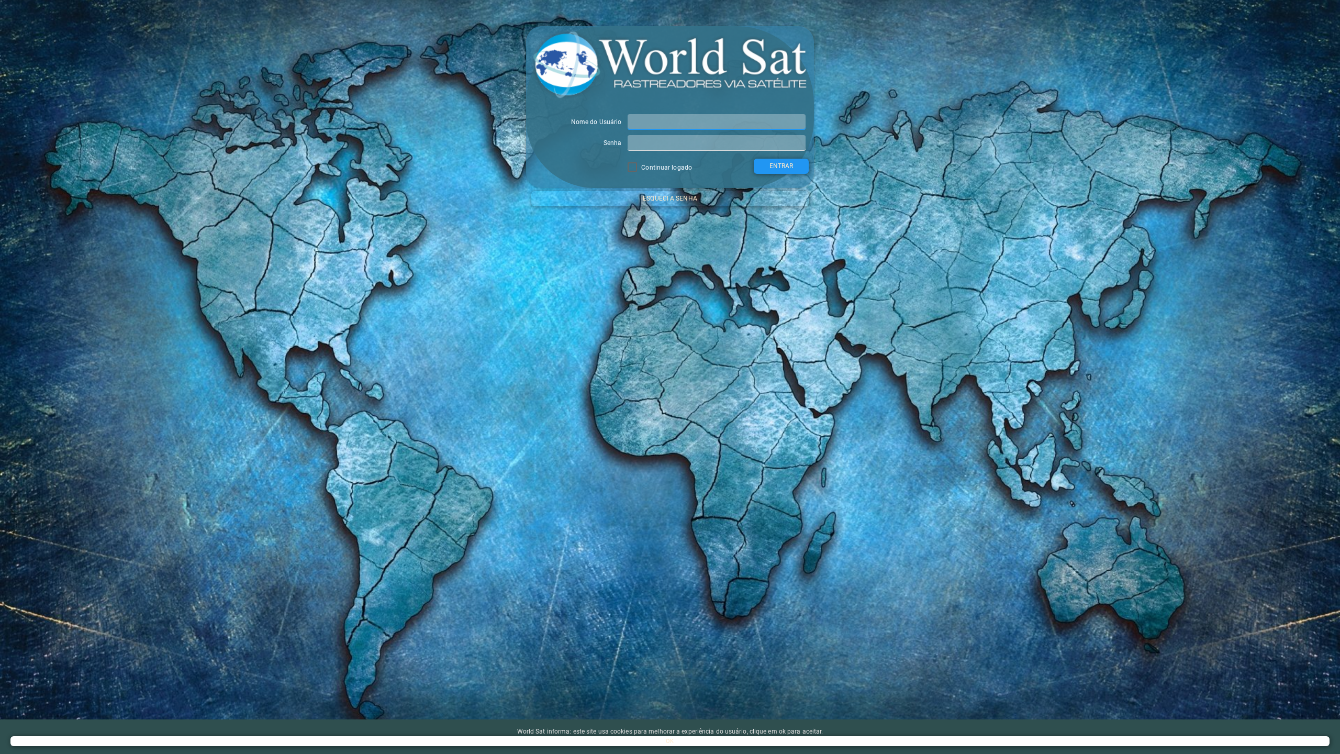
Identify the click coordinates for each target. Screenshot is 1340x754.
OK (670, 741)
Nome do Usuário (596, 122)
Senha (613, 143)
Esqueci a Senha (670, 198)
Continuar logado (666, 167)
